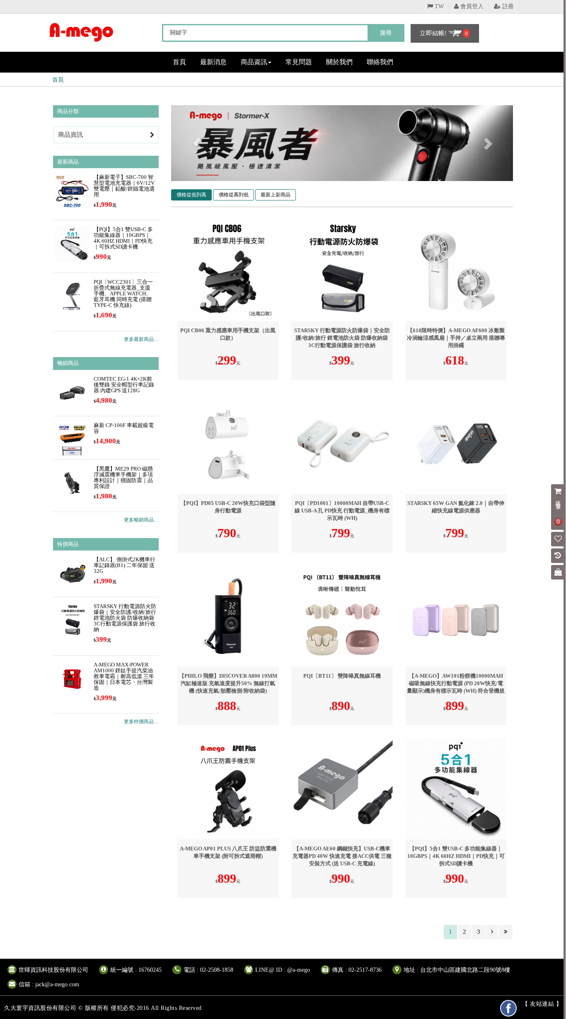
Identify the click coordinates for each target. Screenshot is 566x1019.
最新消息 (213, 61)
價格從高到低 (234, 195)
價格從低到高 (191, 195)
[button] (197, 143)
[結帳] (558, 573)
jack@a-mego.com (57, 984)
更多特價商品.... (141, 721)
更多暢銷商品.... (141, 520)
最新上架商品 (275, 195)
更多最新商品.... (141, 339)
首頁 (179, 61)
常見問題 (298, 61)
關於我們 (339, 61)
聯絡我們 (380, 61)
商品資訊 (254, 61)
